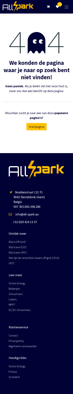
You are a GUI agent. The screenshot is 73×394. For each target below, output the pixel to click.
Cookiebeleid (21, 370)
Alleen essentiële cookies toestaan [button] (27, 386)
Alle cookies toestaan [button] (18, 378)
